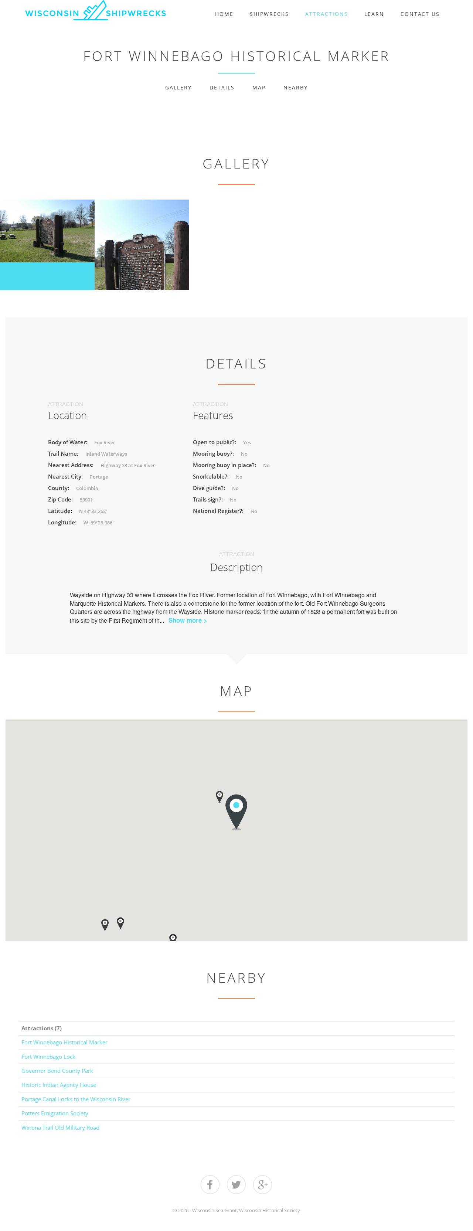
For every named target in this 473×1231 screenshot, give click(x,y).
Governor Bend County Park (57, 1070)
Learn (374, 13)
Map (259, 87)
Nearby (295, 87)
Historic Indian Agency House (58, 1084)
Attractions (326, 13)
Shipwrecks (269, 13)
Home (224, 13)
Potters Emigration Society (54, 1113)
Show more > (188, 620)
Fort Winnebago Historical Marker (64, 1042)
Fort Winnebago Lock (48, 1056)
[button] (105, 925)
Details (222, 87)
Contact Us (420, 13)
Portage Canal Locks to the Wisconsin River (75, 1099)
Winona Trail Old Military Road (60, 1127)
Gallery (178, 87)
